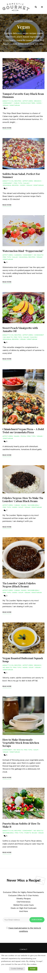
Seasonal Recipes (11, 185)
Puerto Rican (31, 833)
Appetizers (28, 101)
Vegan (5, 105)
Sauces (33, 337)
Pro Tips (18, 183)
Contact (23, 950)
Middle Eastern (28, 103)
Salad (26, 183)
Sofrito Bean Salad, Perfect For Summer (21, 175)
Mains (17, 436)
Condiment (8, 103)
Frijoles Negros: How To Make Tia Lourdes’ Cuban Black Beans (23, 499)
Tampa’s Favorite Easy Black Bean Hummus (23, 95)
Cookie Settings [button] (17, 969)
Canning (18, 255)
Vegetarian (15, 105)
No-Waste (38, 255)
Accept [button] (32, 969)
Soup (21, 507)
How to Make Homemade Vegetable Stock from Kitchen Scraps (21, 742)
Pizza (23, 436)
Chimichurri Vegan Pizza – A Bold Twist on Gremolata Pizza (23, 430)
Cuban (17, 103)
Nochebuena (33, 505)
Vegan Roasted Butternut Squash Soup (23, 659)
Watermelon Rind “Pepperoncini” (23, 251)
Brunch (37, 101)
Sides (38, 103)
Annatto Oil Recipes (12, 101)
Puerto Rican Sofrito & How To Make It (21, 825)
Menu (41, 7)
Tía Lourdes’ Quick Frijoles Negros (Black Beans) (19, 584)
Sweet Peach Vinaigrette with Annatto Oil (20, 329)
